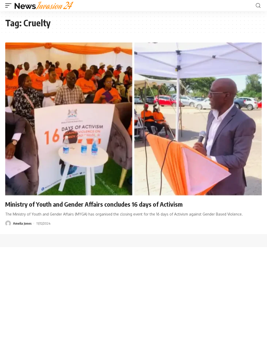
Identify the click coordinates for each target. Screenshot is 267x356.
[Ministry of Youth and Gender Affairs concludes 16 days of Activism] (133, 119)
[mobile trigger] (9, 5)
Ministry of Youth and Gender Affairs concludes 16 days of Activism (94, 204)
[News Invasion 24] (44, 5)
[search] (258, 6)
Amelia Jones (22, 223)
